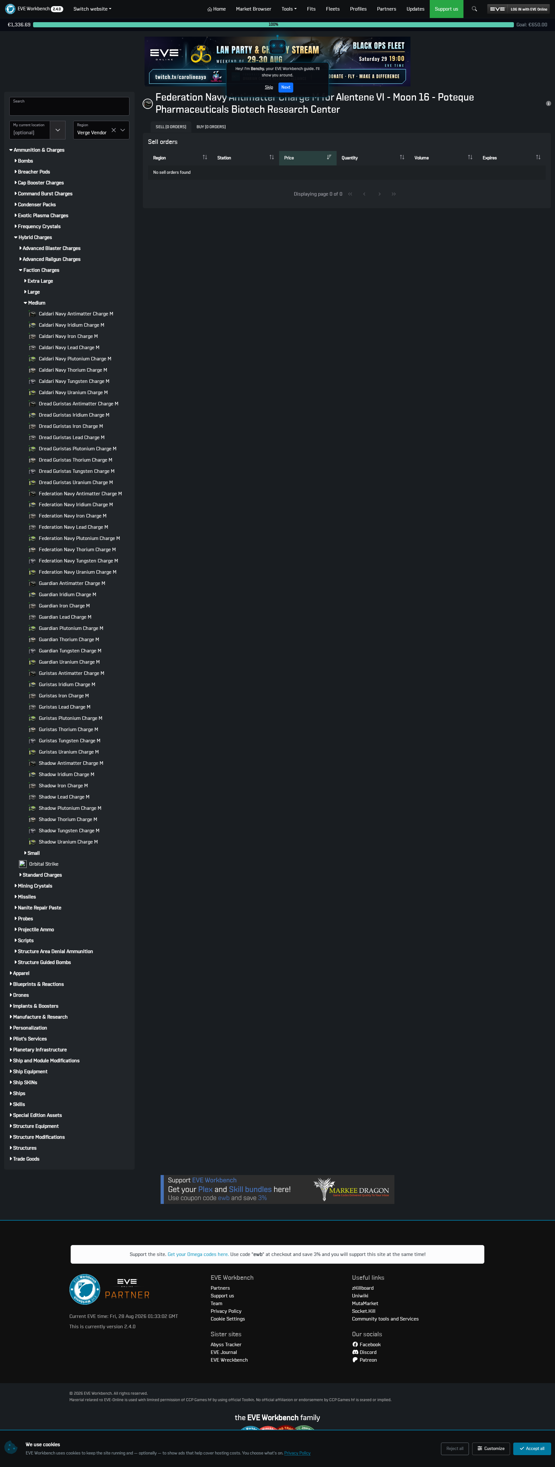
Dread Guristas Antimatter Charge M (78, 403)
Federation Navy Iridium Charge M (75, 504)
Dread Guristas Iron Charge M (70, 426)
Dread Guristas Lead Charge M (71, 437)
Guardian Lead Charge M (65, 617)
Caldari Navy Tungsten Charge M (74, 381)
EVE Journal (224, 1352)
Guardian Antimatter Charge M (71, 583)
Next (285, 87)
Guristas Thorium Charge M (68, 729)
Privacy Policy (297, 1453)
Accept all (534, 1448)
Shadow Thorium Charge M (67, 819)
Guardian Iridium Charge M (67, 594)
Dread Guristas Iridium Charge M (74, 415)
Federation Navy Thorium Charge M (77, 549)
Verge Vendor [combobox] (92, 132)
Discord (367, 1352)
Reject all (454, 1448)
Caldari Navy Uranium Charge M (73, 392)
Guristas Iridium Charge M (66, 684)
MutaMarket (365, 1303)
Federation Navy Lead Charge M (73, 527)
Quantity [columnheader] (350, 158)
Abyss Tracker (226, 1344)
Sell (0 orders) (171, 127)
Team (216, 1303)
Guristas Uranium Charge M (68, 752)
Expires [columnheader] (490, 158)
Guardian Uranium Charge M (69, 662)
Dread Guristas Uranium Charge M (75, 482)
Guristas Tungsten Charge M (69, 740)
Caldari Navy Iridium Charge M (71, 325)
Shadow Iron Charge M (63, 785)
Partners (220, 1288)
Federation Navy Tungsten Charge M (78, 560)
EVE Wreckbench (229, 1360)
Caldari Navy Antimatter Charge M (75, 313)
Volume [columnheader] (422, 158)
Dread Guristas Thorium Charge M (75, 460)
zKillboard (363, 1288)
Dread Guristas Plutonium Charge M (77, 448)
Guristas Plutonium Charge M (70, 718)
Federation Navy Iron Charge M (72, 515)
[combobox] (29, 130)
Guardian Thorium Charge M (68, 639)
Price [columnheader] (289, 158)
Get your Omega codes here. (198, 1254)
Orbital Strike (43, 864)
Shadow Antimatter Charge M (70, 763)
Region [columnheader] (159, 158)
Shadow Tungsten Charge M (69, 830)
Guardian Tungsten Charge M (69, 650)
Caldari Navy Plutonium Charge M (74, 358)
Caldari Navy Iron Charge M (68, 336)
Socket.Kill (363, 1311)
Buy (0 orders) (211, 127)
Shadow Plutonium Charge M (69, 808)
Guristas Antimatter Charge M (71, 673)
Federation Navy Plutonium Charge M (79, 538)
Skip (269, 87)
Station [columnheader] (224, 158)
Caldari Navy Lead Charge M (69, 347)
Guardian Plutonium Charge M (70, 628)
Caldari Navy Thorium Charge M (72, 370)
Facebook (369, 1344)
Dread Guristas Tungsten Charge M (76, 471)
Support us (222, 1295)
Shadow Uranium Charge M (68, 841)
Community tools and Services (385, 1318)
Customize (494, 1448)
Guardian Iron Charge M (64, 605)
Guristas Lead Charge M (64, 707)
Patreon (367, 1360)
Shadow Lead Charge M (64, 797)
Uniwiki (360, 1295)
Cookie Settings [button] (228, 1318)
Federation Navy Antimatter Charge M (80, 493)
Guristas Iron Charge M (63, 695)
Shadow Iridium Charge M (66, 774)
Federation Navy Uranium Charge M (77, 572)
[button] (34, 9)
